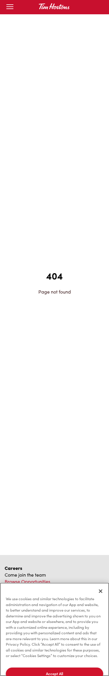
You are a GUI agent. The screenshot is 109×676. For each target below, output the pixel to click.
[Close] (100, 591)
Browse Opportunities (27, 581)
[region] (54, 629)
